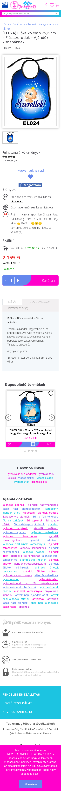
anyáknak (38, 599)
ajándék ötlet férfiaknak (25, 555)
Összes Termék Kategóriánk (35, 24)
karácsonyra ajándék (16, 516)
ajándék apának (13, 504)
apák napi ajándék (15, 602)
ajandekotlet (11, 579)
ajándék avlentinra (44, 532)
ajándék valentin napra (17, 575)
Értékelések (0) (18, 308)
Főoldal (7, 24)
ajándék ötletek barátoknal (30, 563)
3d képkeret (34, 520)
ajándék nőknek (34, 551)
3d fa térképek (13, 520)
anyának (52, 599)
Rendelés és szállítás (21, 694)
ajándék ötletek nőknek (40, 571)
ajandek (53, 524)
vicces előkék (26, 477)
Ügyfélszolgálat (17, 703)
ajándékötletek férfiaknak (19, 587)
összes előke (39, 481)
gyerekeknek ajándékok (22, 474)
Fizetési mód (10, 729)
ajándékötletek (48, 579)
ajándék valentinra (46, 575)
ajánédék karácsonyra (28, 591)
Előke (6, 29)
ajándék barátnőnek (20, 536)
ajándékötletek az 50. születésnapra (30, 583)
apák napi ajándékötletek (21, 508)
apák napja (9, 606)
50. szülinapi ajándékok (29, 524)
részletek (17, 201)
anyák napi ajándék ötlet (31, 595)
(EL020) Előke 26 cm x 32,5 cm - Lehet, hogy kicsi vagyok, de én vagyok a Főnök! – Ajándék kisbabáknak (31, 431)
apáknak (24, 606)
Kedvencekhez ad (30, 170)
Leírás (12, 302)
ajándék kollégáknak (33, 548)
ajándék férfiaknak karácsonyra (24, 544)
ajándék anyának (15, 528)
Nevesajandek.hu (17, 712)
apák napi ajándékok (44, 602)
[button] (39, 774)
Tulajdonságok (39, 302)
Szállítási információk (33, 729)
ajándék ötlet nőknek (33, 559)
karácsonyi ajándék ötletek (40, 512)
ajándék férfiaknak (44, 540)
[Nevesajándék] (23, 1)
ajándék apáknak (46, 528)
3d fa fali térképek (45, 516)
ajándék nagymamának (43, 504)
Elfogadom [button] (31, 784)
